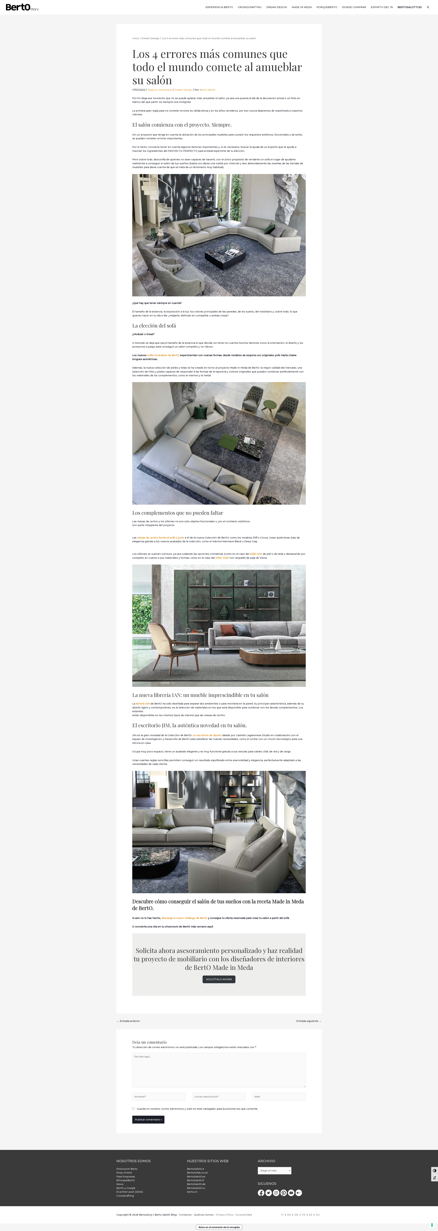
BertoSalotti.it (195, 1168)
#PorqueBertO (125, 1180)
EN (289, 1214)
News (120, 1184)
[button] (428, 7)
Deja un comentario (160, 89)
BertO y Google (125, 1188)
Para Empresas (125, 1176)
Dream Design (183, 89)
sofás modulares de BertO (162, 355)
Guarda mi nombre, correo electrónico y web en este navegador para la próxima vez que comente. (197, 1108)
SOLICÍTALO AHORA (219, 979)
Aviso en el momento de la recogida (219, 1227)
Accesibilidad (244, 1214)
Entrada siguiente (308, 1021)
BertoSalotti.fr (195, 1180)
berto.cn (192, 1191)
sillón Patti (222, 557)
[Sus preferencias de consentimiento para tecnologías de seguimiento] (432, 1225)
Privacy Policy (224, 1214)
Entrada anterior (128, 1021)
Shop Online (124, 1172)
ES (310, 1214)
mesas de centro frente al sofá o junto (160, 537)
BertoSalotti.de (196, 1184)
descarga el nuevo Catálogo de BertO (184, 918)
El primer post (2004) (129, 1191)
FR (303, 1214)
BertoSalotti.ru (196, 1188)
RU (318, 1214)
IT (282, 1214)
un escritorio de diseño (207, 735)
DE (296, 1214)
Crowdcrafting (125, 1195)
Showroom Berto (127, 1168)
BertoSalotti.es (196, 1176)
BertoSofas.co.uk (197, 1172)
